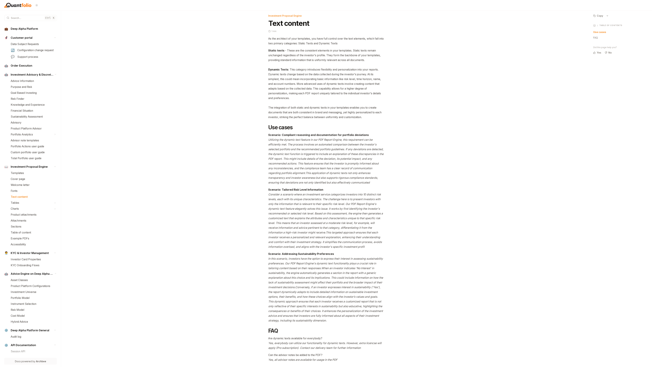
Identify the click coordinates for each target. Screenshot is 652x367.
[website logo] (17, 5)
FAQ (595, 37)
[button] (55, 37)
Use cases (599, 32)
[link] (30, 29)
